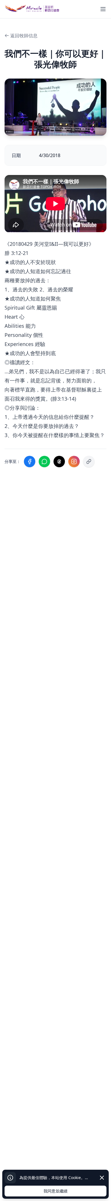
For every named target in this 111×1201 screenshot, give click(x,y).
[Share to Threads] (59, 461)
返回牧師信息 (24, 35)
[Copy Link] (88, 461)
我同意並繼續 (55, 1191)
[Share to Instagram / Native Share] (74, 461)
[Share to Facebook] (29, 461)
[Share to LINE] (44, 461)
